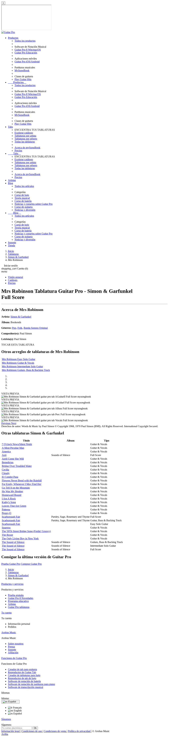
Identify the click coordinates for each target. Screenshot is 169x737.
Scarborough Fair (11, 516)
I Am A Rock (9, 498)
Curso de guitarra (24, 207)
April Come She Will (13, 458)
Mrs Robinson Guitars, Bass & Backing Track (26, 370)
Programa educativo (18, 601)
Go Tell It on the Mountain (16, 487)
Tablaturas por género (26, 138)
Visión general (15, 277)
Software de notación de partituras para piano (31, 684)
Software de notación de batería (24, 681)
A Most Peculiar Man (13, 447)
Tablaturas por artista (25, 135)
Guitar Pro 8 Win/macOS (28, 49)
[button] (6, 423)
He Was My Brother (12, 491)
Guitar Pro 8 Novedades (20, 598)
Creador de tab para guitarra (22, 669)
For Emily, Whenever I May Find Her (21, 484)
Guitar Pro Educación (26, 52)
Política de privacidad (79, 731)
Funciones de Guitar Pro (14, 658)
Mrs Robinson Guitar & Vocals (18, 362)
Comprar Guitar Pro (31, 563)
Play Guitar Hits (23, 79)
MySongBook (22, 70)
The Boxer (7, 534)
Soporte (12, 242)
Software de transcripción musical (25, 687)
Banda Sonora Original (36, 327)
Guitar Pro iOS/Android (27, 61)
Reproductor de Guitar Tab (22, 672)
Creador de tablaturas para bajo (24, 675)
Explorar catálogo (24, 132)
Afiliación (13, 652)
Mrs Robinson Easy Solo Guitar (18, 359)
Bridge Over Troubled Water (17, 466)
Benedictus (7, 462)
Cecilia (5, 469)
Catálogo (12, 280)
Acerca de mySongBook (27, 147)
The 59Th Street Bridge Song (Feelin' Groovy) (26, 531)
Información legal (10, 731)
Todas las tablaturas (25, 141)
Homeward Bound (11, 495)
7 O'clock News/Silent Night (17, 444)
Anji (4, 455)
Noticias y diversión (25, 209)
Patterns (6, 509)
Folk (19, 327)
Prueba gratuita (16, 595)
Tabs (10, 126)
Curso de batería (23, 201)
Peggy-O (6, 513)
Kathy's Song (9, 502)
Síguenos (6, 719)
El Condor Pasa (10, 476)
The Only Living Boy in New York (20, 538)
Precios (18, 150)
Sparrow (6, 527)
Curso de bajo (22, 195)
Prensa (11, 646)
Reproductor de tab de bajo (22, 678)
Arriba (4, 734)
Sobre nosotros (15, 643)
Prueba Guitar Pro (10, 563)
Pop (14, 327)
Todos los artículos (24, 186)
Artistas (12, 180)
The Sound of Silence (13, 542)
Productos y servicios (12, 584)
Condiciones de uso (32, 731)
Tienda (11, 245)
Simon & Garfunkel (21, 316)
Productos (13, 37)
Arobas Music (8, 632)
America (6, 451)
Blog (10, 183)
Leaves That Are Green (14, 505)
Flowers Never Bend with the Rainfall (22, 480)
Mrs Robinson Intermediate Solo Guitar (22, 366)
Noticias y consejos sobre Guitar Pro (33, 204)
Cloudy (6, 473)
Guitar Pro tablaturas (18, 607)
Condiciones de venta (55, 731)
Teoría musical (22, 198)
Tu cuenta (6, 612)
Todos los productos (25, 40)
